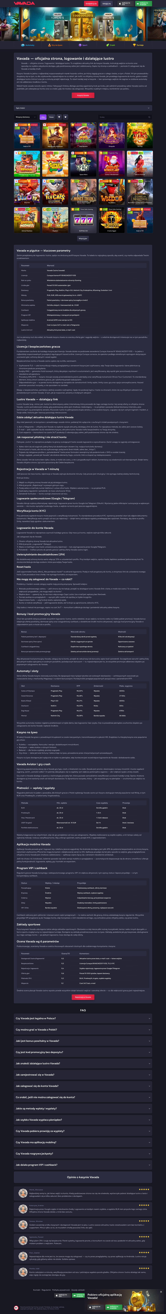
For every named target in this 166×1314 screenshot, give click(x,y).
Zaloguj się (107, 4)
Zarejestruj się (91, 4)
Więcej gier (83, 239)
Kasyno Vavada (83, 95)
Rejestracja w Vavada (83, 997)
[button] (2, 24)
